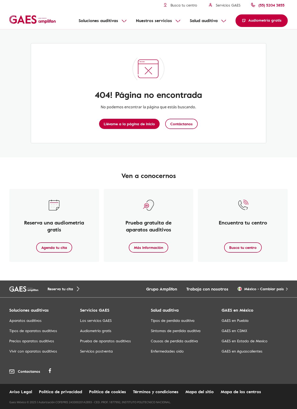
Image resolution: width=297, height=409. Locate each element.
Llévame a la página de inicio (129, 124)
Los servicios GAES (96, 320)
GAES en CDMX (234, 330)
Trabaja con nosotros (207, 289)
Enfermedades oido (167, 351)
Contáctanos (181, 124)
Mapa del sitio (199, 392)
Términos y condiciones (155, 392)
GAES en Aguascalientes (242, 351)
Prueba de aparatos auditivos (105, 341)
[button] (262, 20)
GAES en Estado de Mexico (245, 341)
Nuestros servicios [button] (154, 20)
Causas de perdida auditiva (174, 341)
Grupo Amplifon (161, 289)
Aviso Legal (20, 392)
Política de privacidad (60, 392)
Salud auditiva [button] (204, 20)
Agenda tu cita (54, 247)
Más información (148, 247)
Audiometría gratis (95, 330)
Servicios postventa (96, 351)
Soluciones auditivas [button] (98, 20)
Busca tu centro (243, 247)
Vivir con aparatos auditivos (33, 351)
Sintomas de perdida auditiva (175, 330)
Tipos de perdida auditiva (172, 320)
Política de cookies (107, 392)
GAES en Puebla (235, 320)
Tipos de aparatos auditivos (33, 330)
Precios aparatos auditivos (31, 341)
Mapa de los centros (241, 392)
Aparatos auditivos (25, 320)
